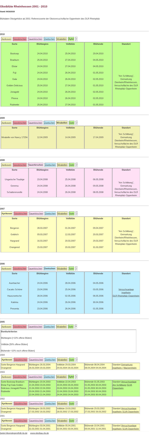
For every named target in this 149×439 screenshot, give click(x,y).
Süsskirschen (19, 39)
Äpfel (71, 123)
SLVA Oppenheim (130, 412)
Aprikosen (6, 39)
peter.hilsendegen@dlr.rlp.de (14, 433)
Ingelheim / (118, 368)
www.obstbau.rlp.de (39, 433)
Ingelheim (117, 412)
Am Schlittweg (119, 385)
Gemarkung (126, 365)
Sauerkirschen (35, 39)
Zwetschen (49, 39)
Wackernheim (130, 368)
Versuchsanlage (128, 382)
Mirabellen (61, 39)
